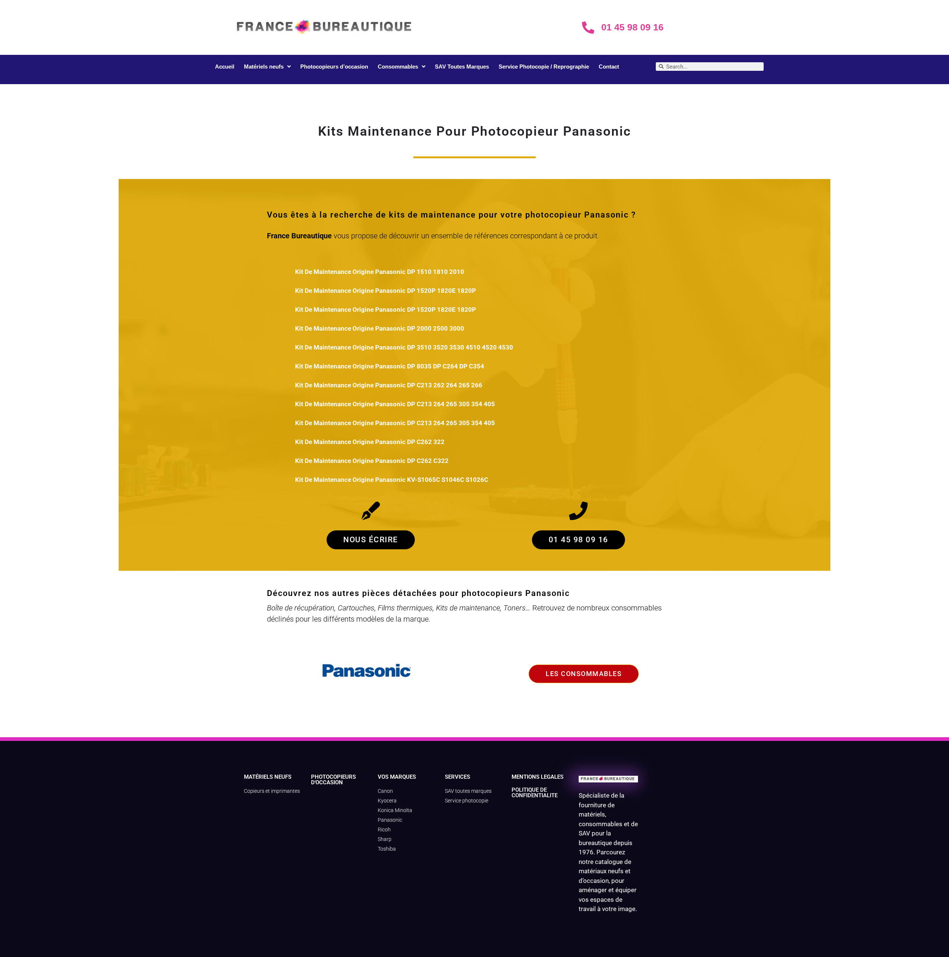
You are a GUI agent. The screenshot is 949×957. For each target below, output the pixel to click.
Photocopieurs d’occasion (334, 66)
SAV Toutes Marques (462, 66)
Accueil (224, 66)
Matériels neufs (264, 66)
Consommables (398, 66)
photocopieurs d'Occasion (333, 780)
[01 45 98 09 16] (588, 27)
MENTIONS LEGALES (537, 777)
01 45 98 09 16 (632, 27)
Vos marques (397, 777)
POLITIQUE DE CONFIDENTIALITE (535, 793)
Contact (609, 66)
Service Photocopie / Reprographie (544, 66)
